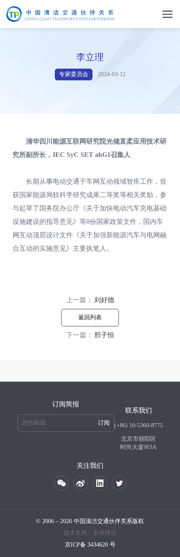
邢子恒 (104, 335)
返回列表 (90, 317)
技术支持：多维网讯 (90, 533)
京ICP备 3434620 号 (90, 545)
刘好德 (104, 299)
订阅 (104, 423)
